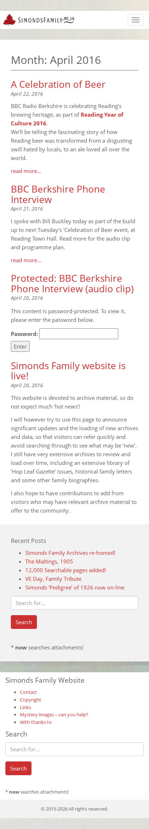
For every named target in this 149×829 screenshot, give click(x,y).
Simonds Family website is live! (68, 371)
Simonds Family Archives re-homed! (70, 552)
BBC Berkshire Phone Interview (58, 194)
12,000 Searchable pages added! (65, 570)
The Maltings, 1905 (49, 561)
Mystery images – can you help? (54, 714)
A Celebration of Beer (58, 84)
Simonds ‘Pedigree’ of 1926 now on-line (74, 587)
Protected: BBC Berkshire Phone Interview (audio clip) (72, 283)
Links (25, 707)
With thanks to (36, 722)
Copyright (30, 699)
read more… (26, 170)
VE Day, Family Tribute (53, 578)
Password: (25, 333)
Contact (28, 692)
